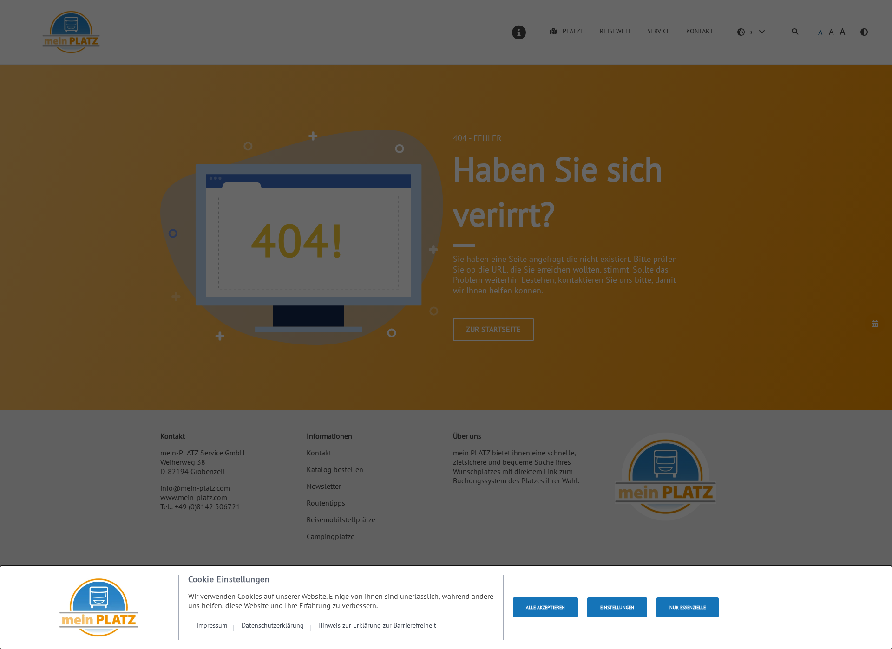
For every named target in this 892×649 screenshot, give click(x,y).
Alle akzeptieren (545, 607)
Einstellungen (617, 607)
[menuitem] (216, 625)
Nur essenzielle (687, 607)
